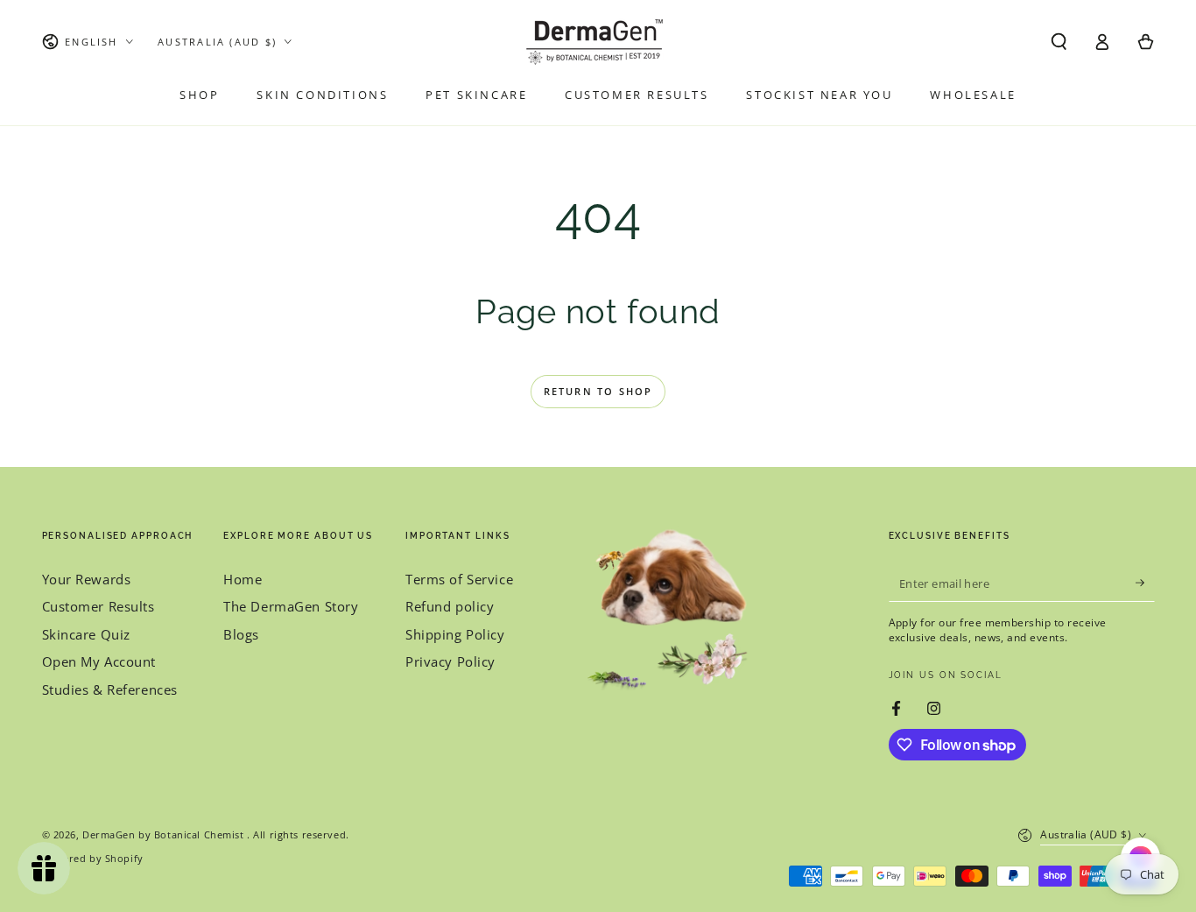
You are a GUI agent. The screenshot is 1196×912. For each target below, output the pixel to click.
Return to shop (598, 391)
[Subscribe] (1145, 583)
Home (242, 579)
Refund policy (449, 606)
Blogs (241, 634)
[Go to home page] (598, 42)
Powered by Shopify (93, 858)
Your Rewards (86, 579)
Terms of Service (459, 579)
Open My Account (99, 661)
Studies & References (110, 689)
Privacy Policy (450, 661)
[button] (1059, 42)
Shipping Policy (455, 634)
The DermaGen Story (290, 606)
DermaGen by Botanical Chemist (164, 834)
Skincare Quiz (86, 634)
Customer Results (98, 606)
